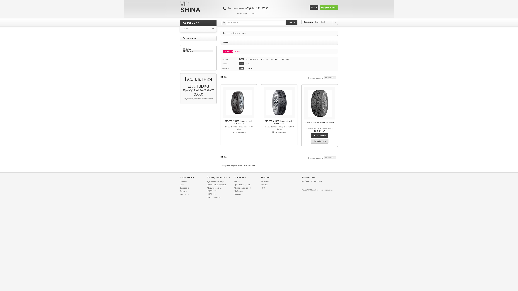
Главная (226, 33)
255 (279, 59)
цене (245, 165)
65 (249, 63)
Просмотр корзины (242, 185)
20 (252, 68)
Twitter (264, 185)
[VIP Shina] (190, 7)
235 (271, 59)
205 (258, 59)
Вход (254, 13)
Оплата (183, 191)
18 (249, 68)
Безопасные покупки (216, 185)
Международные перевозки (214, 189)
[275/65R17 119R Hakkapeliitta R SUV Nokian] (238, 102)
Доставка (184, 188)
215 (262, 59)
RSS (263, 188)
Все (241, 59)
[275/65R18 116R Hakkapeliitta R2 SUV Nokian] (279, 102)
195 (254, 59)
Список (225, 77)
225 (266, 59)
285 (287, 59)
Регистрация (242, 13)
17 (245, 68)
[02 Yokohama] (198, 51)
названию (251, 165)
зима (244, 33)
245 (275, 59)
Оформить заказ (328, 7)
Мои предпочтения (242, 188)
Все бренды (228, 51)
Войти (314, 7)
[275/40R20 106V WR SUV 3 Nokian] (319, 103)
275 (283, 59)
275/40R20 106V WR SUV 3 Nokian (319, 123)
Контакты (184, 194)
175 (246, 59)
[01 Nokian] (198, 49)
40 (245, 63)
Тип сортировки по (315, 78)
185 (250, 59)
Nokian (237, 51)
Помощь (237, 194)
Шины (235, 33)
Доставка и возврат (216, 181)
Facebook (265, 181)
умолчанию (237, 165)
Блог (182, 185)
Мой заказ (238, 191)
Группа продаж (214, 197)
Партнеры (211, 194)
